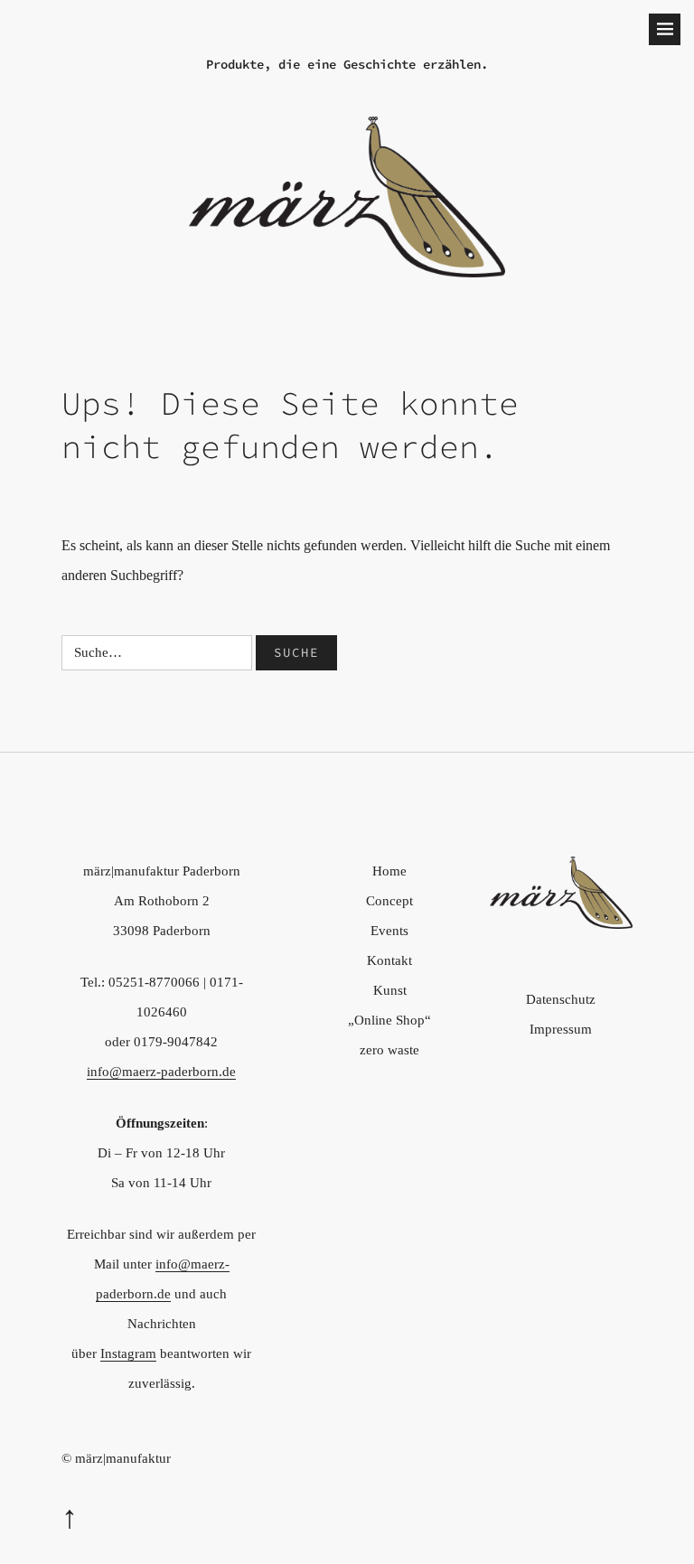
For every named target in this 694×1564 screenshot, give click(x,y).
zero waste (389, 1050)
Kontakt (389, 960)
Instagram (128, 1353)
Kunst (390, 990)
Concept (389, 901)
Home (389, 871)
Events (389, 930)
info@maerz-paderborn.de (161, 1071)
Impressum (561, 1029)
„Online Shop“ (389, 1020)
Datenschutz (561, 999)
